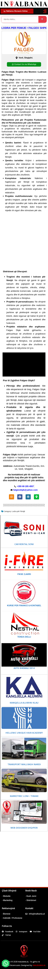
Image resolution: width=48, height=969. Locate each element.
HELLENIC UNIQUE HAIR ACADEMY (24, 732)
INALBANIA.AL (39, 965)
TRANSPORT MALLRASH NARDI (24, 764)
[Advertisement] (24, 862)
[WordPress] (28, 496)
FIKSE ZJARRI (24, 574)
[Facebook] (19, 496)
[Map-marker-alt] (36, 496)
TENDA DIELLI (24, 637)
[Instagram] (11, 496)
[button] (44, 11)
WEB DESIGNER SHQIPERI (24, 827)
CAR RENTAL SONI (24, 544)
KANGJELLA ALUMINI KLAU (24, 702)
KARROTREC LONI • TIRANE (24, 796)
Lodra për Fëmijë (18, 511)
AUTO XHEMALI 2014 (24, 668)
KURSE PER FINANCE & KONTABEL (24, 605)
